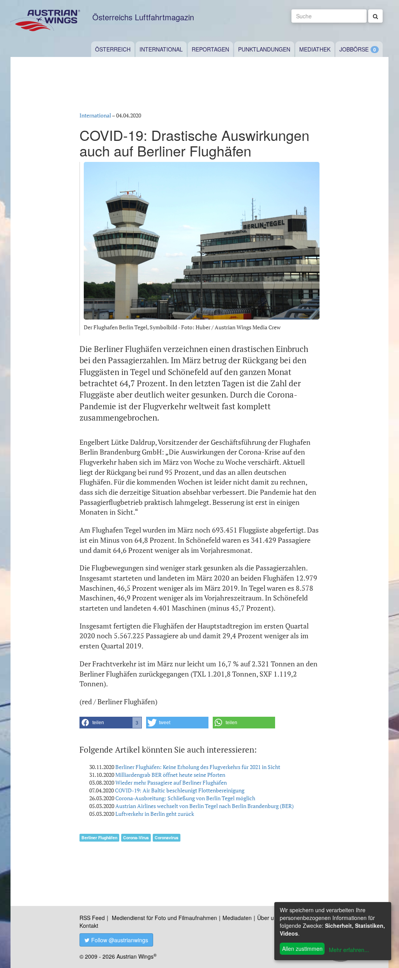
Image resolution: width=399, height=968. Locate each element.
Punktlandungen (264, 49)
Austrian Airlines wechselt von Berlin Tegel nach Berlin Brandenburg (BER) (204, 806)
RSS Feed (92, 918)
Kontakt (88, 925)
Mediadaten (237, 918)
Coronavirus (166, 837)
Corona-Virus (136, 837)
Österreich (113, 49)
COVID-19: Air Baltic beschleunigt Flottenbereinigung (179, 790)
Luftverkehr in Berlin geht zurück (154, 813)
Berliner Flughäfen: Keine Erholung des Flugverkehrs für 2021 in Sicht (197, 767)
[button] (110, 722)
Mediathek (314, 49)
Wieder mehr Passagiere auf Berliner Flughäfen (171, 782)
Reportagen (210, 49)
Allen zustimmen (302, 948)
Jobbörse (354, 49)
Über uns (268, 918)
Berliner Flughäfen (99, 837)
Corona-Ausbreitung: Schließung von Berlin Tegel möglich (185, 798)
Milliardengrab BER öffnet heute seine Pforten (170, 774)
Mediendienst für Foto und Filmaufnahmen (164, 918)
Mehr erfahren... (349, 950)
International (161, 49)
